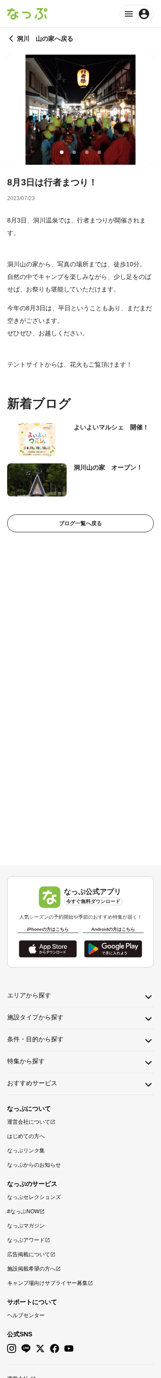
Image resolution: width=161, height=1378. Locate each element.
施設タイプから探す (35, 1017)
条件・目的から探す (35, 1039)
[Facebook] (54, 1348)
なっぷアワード (26, 1240)
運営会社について (28, 1122)
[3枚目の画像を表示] (86, 152)
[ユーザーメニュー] (136, 14)
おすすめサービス (32, 1083)
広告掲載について (28, 1254)
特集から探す (26, 1061)
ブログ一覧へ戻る (80, 523)
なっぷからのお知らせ (34, 1165)
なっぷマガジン (26, 1226)
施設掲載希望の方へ (31, 1269)
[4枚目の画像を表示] (99, 152)
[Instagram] (11, 1348)
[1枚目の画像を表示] (61, 152)
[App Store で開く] (48, 949)
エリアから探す (29, 995)
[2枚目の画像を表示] (74, 152)
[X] (40, 1348)
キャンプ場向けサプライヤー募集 (47, 1283)
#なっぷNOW (23, 1211)
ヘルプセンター (26, 1315)
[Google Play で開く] (113, 949)
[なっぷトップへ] (27, 14)
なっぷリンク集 (26, 1150)
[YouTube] (68, 1348)
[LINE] (25, 1348)
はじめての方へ (26, 1136)
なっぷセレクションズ (34, 1197)
